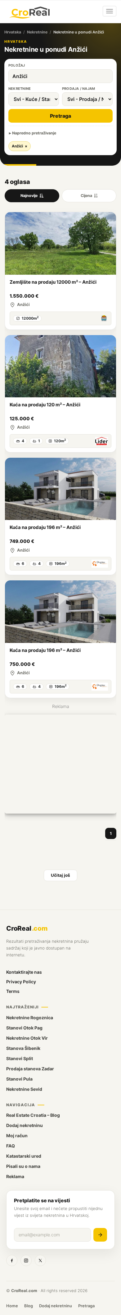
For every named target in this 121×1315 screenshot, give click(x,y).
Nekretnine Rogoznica (29, 1017)
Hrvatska (12, 32)
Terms (13, 991)
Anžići (19, 146)
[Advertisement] (60, 764)
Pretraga (60, 116)
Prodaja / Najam (78, 88)
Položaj (16, 65)
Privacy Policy (21, 981)
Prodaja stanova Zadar (30, 1068)
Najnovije (29, 195)
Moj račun (17, 1135)
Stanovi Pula (19, 1078)
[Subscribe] (100, 1235)
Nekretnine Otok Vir (27, 1038)
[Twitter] (40, 1260)
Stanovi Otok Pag (24, 1027)
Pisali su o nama (23, 1166)
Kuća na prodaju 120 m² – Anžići (45, 405)
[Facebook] (11, 1260)
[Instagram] (26, 1260)
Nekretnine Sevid (24, 1089)
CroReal (26, 928)
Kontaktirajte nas (24, 972)
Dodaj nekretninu (24, 1125)
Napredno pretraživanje (34, 133)
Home (12, 1305)
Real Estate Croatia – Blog (33, 1115)
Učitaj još (60, 875)
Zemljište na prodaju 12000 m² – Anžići (53, 282)
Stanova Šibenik (23, 1048)
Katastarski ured (23, 1156)
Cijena (86, 195)
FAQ (10, 1145)
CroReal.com (24, 1290)
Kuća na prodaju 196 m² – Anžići (45, 527)
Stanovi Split (19, 1058)
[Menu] (109, 11)
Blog (28, 1305)
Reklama (15, 1176)
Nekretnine (37, 32)
